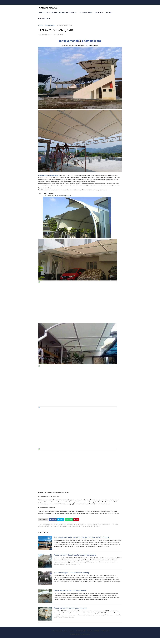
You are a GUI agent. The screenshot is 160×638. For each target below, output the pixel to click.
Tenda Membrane (50, 25)
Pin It (76, 519)
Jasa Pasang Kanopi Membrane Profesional (57, 12)
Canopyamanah (43, 175)
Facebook (53, 519)
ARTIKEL (109, 12)
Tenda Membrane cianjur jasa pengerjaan (70, 608)
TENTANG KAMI (86, 12)
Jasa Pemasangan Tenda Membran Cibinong (71, 573)
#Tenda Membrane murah (91, 526)
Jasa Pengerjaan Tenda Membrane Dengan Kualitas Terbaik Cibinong (81, 537)
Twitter (61, 519)
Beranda (40, 25)
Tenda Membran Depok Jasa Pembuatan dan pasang (75, 555)
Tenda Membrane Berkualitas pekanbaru (70, 590)
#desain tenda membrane (76, 524)
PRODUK (98, 12)
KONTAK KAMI (44, 18)
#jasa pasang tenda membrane (99, 524)
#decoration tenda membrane (54, 524)
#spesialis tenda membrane (70, 526)
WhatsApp (69, 519)
